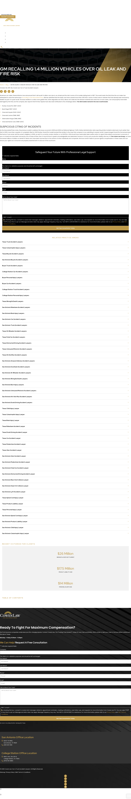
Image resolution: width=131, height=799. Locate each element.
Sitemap (2, 772)
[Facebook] (65, 1)
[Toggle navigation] (2, 29)
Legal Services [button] (11, 33)
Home (2, 85)
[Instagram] (65, 9)
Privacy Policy (117, 222)
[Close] (0, 789)
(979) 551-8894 (8, 761)
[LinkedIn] (65, 6)
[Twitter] (65, 4)
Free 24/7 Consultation (7, 17)
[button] (16, 33)
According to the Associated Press (32, 97)
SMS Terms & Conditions (22, 772)
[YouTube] (65, 12)
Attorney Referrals (6, 14)
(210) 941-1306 (8, 47)
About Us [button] (9, 36)
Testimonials (11, 39)
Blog (7, 85)
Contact (9, 42)
